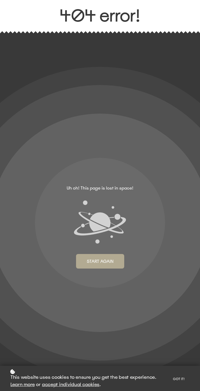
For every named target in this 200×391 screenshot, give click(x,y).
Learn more (22, 384)
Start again (100, 261)
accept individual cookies (70, 384)
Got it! (179, 379)
